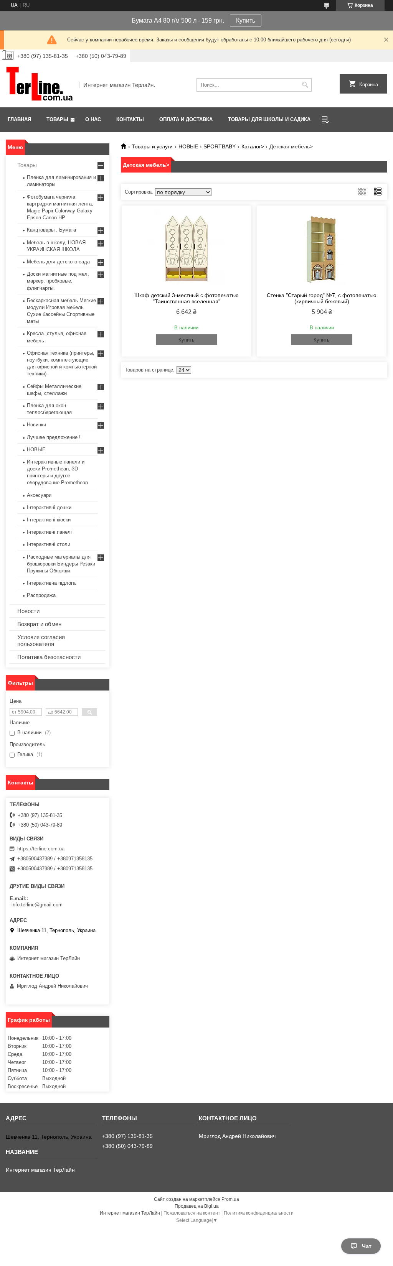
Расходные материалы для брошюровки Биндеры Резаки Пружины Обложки (61, 564)
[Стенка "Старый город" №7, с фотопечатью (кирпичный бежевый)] (322, 247)
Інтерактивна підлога (51, 583)
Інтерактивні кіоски (49, 520)
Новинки (36, 424)
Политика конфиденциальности (259, 1213)
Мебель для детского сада (58, 262)
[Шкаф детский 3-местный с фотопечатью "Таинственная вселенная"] (186, 247)
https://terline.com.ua (40, 849)
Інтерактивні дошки (49, 507)
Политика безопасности (49, 657)
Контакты (130, 119)
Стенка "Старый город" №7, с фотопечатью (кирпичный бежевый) (321, 298)
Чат (367, 1246)
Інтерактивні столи (48, 544)
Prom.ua (230, 1199)
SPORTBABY (219, 146)
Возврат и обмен (39, 624)
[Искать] (305, 85)
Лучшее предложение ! (54, 437)
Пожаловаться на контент (191, 1213)
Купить (245, 20)
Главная (19, 119)
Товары (57, 119)
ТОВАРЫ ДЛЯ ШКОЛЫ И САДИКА (269, 119)
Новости (28, 611)
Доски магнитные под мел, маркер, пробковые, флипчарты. (58, 281)
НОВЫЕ (188, 146)
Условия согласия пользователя (41, 640)
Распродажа (41, 595)
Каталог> (252, 146)
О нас (93, 119)
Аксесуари (39, 495)
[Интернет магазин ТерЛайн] (40, 85)
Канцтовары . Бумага (51, 230)
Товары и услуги (152, 146)
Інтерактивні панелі (49, 532)
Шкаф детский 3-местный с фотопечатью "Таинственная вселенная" (186, 298)
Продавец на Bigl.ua (197, 1206)
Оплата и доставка (186, 119)
